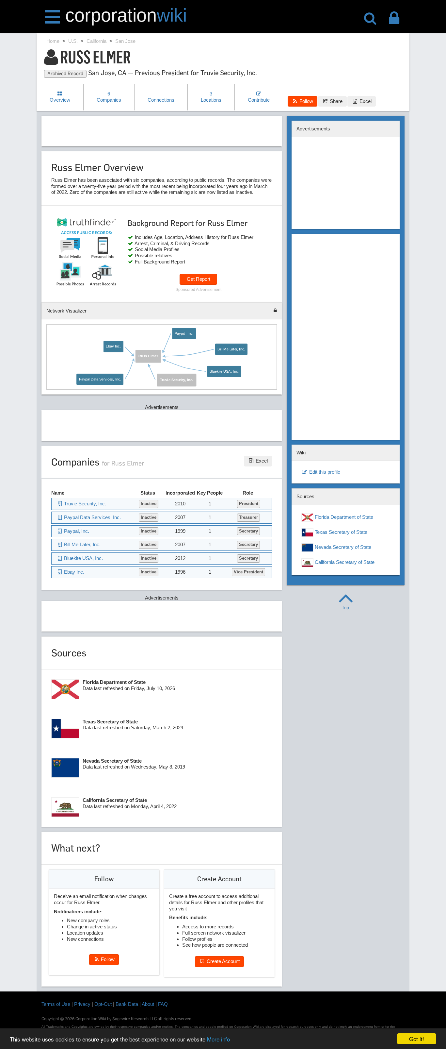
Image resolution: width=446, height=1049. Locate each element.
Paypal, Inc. (183, 333)
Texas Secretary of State (340, 532)
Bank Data (127, 1004)
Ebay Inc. (113, 346)
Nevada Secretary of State (342, 547)
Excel (365, 101)
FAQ (163, 1004)
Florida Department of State (343, 517)
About (148, 1004)
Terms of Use (55, 1004)
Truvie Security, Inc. (176, 380)
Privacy (82, 1004)
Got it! (416, 1039)
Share (335, 101)
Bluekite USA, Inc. (224, 371)
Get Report (198, 279)
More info (218, 1039)
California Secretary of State (343, 562)
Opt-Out (103, 1004)
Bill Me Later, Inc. (231, 349)
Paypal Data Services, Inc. (100, 379)
